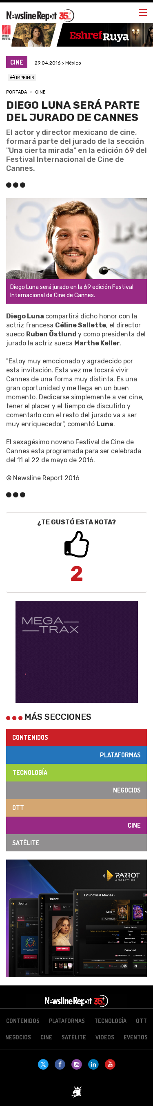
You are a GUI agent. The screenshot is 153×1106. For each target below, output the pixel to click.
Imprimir (24, 77)
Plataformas (120, 755)
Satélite (26, 843)
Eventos (136, 1037)
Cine (40, 92)
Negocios (127, 790)
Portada (16, 92)
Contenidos (30, 737)
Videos (104, 1037)
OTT (18, 808)
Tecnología (29, 772)
